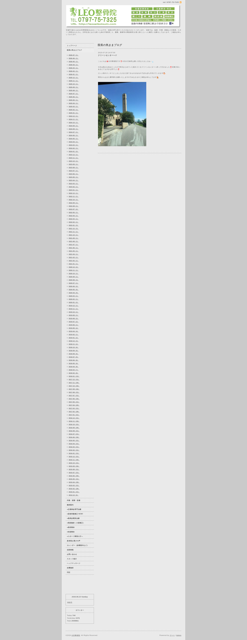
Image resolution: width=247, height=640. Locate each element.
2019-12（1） (74, 305)
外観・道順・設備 (73, 500)
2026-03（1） (74, 68)
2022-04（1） (74, 215)
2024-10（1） (74, 122)
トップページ (72, 46)
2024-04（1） (74, 142)
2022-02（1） (74, 222)
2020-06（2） (74, 286)
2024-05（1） (74, 138)
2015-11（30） (74, 460)
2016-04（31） (74, 443)
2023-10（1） (74, 161)
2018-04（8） (74, 366)
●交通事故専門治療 (74, 509)
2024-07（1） (74, 132)
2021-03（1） (74, 257)
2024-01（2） (74, 151)
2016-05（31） (74, 440)
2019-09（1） (74, 315)
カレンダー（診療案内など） (78, 545)
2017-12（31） (74, 379)
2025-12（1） (74, 77)
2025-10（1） (74, 84)
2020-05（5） (74, 289)
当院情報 (70, 550)
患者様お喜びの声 (73, 541)
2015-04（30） (74, 482)
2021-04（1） (74, 254)
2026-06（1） (74, 58)
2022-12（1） (74, 193)
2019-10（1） (74, 312)
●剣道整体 (71, 532)
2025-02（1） (74, 109)
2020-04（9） (74, 293)
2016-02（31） (74, 450)
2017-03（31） (74, 408)
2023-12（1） (74, 154)
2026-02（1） (74, 71)
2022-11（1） (74, 196)
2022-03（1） (74, 219)
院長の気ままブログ (74, 50)
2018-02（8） (74, 373)
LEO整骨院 (76, 635)
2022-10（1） (74, 199)
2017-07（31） (74, 395)
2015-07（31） (74, 472)
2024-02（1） (74, 148)
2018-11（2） (74, 344)
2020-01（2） (74, 302)
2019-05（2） (74, 328)
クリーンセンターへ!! (107, 55)
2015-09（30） (74, 466)
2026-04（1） (74, 65)
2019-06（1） (74, 325)
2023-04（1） (74, 180)
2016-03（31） (74, 447)
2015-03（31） (74, 485)
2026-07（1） (74, 55)
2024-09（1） (74, 126)
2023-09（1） (74, 164)
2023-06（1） (74, 174)
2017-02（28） (74, 411)
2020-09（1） (74, 276)
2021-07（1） (74, 244)
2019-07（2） (74, 321)
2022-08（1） (74, 206)
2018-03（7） (74, 370)
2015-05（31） (74, 479)
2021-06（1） (74, 248)
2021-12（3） (74, 228)
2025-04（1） (74, 103)
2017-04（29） (74, 405)
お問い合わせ (72, 554)
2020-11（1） (74, 270)
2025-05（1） (74, 100)
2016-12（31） (74, 418)
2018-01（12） (74, 376)
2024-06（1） (74, 135)
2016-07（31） (74, 434)
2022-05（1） (74, 212)
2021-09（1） (74, 238)
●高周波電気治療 (73, 518)
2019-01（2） (74, 337)
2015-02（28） (74, 488)
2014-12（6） (74, 495)
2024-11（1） (74, 119)
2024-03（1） (74, 145)
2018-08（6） (74, 354)
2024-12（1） (74, 116)
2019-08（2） (74, 318)
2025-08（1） (74, 90)
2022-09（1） (74, 203)
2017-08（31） (74, 392)
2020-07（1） (74, 283)
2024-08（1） (74, 129)
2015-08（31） (74, 469)
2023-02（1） (74, 187)
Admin (178, 635)
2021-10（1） (74, 235)
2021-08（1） (74, 241)
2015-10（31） (74, 463)
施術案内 (70, 505)
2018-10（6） (74, 347)
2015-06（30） (74, 476)
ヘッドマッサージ (73, 563)
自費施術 (70, 568)
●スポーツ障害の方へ (75, 536)
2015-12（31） (74, 456)
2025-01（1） (74, 113)
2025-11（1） (74, 81)
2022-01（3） (74, 225)
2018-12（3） (74, 341)
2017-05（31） (74, 402)
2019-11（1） (74, 309)
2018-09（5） (74, 350)
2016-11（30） (74, 421)
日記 (68, 572)
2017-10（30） (74, 386)
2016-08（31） (74, 431)
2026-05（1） (74, 61)
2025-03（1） (74, 106)
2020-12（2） (74, 267)
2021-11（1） (74, 232)
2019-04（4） (74, 331)
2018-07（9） (74, 357)
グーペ (172, 635)
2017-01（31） (74, 415)
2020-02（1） (74, 299)
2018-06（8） (74, 360)
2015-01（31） (74, 492)
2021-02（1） (74, 260)
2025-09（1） (74, 87)
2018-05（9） (74, 363)
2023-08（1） (74, 167)
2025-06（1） (74, 97)
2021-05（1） (74, 251)
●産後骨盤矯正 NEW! (75, 514)
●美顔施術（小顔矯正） (76, 523)
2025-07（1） (74, 93)
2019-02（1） (74, 334)
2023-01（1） (74, 190)
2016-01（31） (74, 453)
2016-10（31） (74, 424)
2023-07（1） (74, 170)
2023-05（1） (74, 177)
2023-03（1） (74, 183)
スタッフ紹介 (72, 559)
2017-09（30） (74, 389)
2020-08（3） (74, 280)
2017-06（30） (74, 399)
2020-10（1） (74, 273)
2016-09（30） (74, 427)
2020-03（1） (74, 296)
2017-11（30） (74, 382)
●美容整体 (71, 527)
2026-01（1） (74, 74)
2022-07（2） (74, 209)
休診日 (69, 602)
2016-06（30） (74, 437)
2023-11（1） (74, 158)
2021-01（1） (74, 264)
